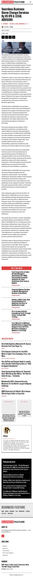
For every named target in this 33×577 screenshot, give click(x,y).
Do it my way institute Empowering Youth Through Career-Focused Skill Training (21, 314)
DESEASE (4, 396)
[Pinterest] (10, 37)
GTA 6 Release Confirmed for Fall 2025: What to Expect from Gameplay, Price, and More (16, 354)
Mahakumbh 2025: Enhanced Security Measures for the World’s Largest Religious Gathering (16, 383)
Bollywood (5, 368)
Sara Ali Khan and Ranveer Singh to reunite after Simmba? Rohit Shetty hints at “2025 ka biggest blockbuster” (16, 363)
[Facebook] (3, 37)
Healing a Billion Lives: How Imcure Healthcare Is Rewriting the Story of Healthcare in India (21, 302)
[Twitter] (6, 37)
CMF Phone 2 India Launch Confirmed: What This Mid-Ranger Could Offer (15, 566)
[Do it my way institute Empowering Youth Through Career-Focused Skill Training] (6, 314)
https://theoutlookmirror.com (9, 438)
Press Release (15, 285)
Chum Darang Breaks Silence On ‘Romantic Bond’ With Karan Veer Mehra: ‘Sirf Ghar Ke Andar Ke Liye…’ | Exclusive (16, 373)
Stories (5, 24)
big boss (4, 378)
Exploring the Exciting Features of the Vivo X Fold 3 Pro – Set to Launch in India (24, 414)
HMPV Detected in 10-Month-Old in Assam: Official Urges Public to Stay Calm (16, 392)
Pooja (11, 27)
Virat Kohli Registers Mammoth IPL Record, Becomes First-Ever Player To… (16, 345)
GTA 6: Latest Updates (8, 358)
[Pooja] (3, 27)
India (3, 348)
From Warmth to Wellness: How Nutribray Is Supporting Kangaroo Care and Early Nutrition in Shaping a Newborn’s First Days (21, 326)
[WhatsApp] (13, 37)
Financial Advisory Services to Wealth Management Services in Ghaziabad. (21, 291)
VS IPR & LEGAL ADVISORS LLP (18, 24)
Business (4, 569)
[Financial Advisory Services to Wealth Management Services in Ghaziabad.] (6, 292)
